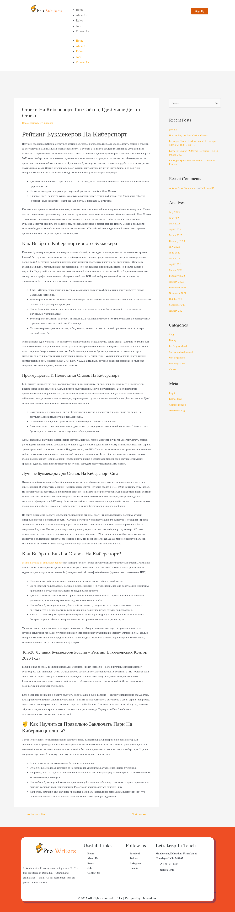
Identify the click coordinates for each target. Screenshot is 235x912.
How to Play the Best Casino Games (188, 135)
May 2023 (174, 223)
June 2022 (174, 252)
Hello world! (207, 188)
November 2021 (177, 293)
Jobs (79, 26)
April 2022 (175, 264)
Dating (172, 340)
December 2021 (177, 287)
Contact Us (82, 31)
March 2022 (175, 270)
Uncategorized (30, 122)
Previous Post (36, 814)
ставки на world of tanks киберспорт (42, 562)
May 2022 (174, 258)
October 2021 (176, 299)
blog (171, 334)
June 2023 (174, 217)
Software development (181, 351)
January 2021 (176, 310)
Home (79, 10)
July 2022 (174, 246)
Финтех (173, 369)
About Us (82, 15)
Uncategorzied (177, 363)
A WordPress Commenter (182, 188)
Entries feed (175, 398)
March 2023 (175, 235)
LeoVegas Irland (178, 346)
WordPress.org (177, 410)
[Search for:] (195, 103)
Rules (79, 20)
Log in (172, 393)
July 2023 (174, 212)
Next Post (139, 814)
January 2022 (176, 281)
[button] (199, 11)
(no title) (173, 129)
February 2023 (177, 241)
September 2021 (178, 304)
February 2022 (177, 275)
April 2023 (175, 229)
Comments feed (177, 404)
